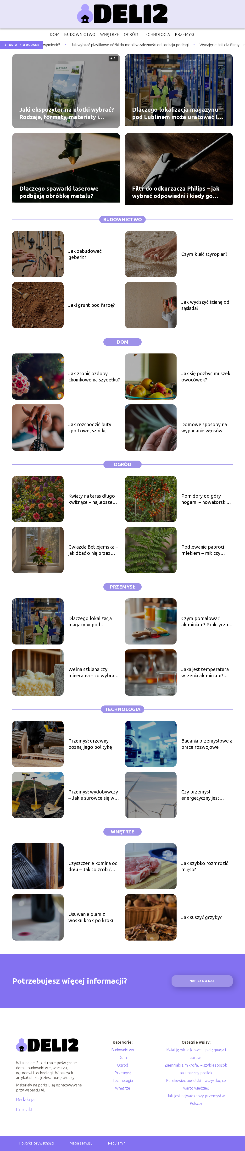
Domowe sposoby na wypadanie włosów (204, 427)
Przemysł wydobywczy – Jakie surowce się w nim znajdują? (93, 795)
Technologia (122, 709)
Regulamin (117, 1143)
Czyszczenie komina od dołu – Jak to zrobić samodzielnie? (93, 866)
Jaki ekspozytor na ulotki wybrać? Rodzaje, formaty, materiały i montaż (66, 113)
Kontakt (24, 1109)
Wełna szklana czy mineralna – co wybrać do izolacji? (92, 672)
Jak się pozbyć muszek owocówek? (205, 376)
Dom (122, 342)
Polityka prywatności (36, 1143)
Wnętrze (122, 831)
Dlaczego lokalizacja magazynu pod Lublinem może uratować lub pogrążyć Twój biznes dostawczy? (178, 113)
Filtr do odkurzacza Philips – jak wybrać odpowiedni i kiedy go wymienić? (175, 192)
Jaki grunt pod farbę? (91, 305)
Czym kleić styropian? (204, 254)
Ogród (122, 464)
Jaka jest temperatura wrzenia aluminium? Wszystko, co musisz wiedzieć (205, 672)
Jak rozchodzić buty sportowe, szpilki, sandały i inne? (89, 428)
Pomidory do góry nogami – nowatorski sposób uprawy (203, 499)
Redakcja (25, 1099)
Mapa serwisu (81, 1143)
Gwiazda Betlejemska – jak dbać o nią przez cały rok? (93, 550)
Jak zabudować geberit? (84, 254)
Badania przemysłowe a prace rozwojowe (206, 744)
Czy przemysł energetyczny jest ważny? (200, 795)
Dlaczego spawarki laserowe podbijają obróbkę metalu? (59, 192)
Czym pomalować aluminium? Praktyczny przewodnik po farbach (206, 622)
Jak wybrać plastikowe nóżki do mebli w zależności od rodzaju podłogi (79, 45)
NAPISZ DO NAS (202, 981)
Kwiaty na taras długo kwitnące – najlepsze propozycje (91, 499)
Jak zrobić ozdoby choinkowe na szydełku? (94, 376)
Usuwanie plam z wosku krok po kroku (91, 917)
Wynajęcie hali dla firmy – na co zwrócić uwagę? (189, 45)
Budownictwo (122, 219)
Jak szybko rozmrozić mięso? (204, 866)
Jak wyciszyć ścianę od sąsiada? (205, 305)
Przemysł (122, 586)
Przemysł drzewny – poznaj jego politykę (90, 744)
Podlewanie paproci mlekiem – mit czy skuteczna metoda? (202, 550)
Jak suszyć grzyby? (201, 917)
